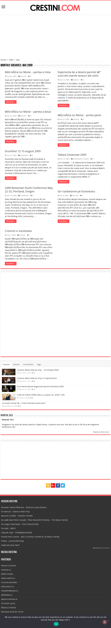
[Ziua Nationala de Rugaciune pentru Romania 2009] (8, 388)
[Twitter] (63, 485)
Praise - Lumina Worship (12, 541)
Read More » (10, 102)
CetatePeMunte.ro (9, 591)
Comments (28, 364)
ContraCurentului (9, 582)
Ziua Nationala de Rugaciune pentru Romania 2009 (40, 386)
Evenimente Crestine (81, 159)
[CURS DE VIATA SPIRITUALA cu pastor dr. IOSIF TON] (8, 397)
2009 (11, 60)
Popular (6, 364)
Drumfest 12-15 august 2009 (23, 151)
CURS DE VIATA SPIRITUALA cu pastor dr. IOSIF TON (41, 395)
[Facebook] (58, 485)
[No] (107, 620)
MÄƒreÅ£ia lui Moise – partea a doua (28, 111)
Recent (16, 364)
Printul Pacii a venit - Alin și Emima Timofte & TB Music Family (30, 537)
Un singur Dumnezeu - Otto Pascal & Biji (19, 524)
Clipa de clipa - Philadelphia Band (16, 532)
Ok (56, 624)
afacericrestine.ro (9, 599)
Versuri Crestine (8, 565)
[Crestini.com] (55, 7)
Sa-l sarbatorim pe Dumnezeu (76, 191)
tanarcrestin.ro (8, 578)
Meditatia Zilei (8, 427)
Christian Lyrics (8, 603)
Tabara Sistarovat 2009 (72, 154)
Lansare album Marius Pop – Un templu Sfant (38, 370)
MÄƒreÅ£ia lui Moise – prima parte (79, 115)
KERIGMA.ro (6, 595)
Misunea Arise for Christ (12, 612)
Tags (39, 364)
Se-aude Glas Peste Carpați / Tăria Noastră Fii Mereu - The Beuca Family (34, 520)
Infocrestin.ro (7, 586)
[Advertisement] (55, 37)
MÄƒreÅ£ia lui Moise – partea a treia (27, 72)
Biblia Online (105, 432)
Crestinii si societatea (18, 231)
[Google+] (53, 485)
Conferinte (24, 196)
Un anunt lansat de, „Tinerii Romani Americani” (24, 403)
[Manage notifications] (104, 622)
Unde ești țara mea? (10, 545)
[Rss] (48, 485)
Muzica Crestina (8, 607)
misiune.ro (6, 570)
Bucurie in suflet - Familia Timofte (17, 516)
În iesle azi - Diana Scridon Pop (15, 511)
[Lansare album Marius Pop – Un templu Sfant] (8, 372)
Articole (23, 76)
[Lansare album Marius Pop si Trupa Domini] (8, 380)
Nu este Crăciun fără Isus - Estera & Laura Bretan (23, 507)
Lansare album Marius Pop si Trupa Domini (37, 378)
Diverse (76, 80)
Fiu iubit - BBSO (8, 528)
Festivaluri (24, 155)
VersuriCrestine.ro (104, 548)
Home (3, 60)
